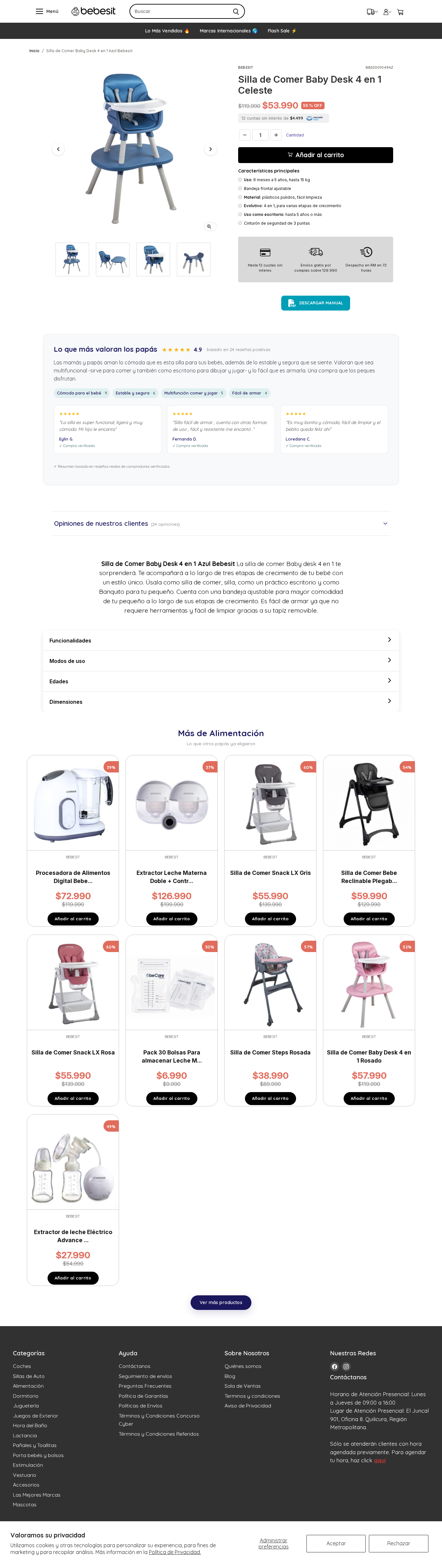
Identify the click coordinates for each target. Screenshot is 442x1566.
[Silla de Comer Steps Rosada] (270, 983)
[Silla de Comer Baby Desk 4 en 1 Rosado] (369, 983)
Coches (22, 1366)
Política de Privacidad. (175, 1552)
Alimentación (28, 1386)
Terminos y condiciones (252, 1396)
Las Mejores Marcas (37, 1494)
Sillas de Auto (29, 1376)
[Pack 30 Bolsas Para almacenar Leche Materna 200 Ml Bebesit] (171, 983)
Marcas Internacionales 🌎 (229, 31)
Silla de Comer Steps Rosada (270, 1052)
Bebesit (245, 67)
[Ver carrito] (400, 11)
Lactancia (25, 1435)
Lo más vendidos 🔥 (167, 31)
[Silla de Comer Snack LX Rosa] (73, 983)
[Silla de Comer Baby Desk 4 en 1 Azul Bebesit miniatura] (72, 259)
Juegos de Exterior (35, 1415)
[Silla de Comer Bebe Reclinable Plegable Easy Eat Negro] (369, 804)
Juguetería (26, 1405)
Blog (230, 1376)
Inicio (34, 50)
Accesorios (26, 1484)
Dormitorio (26, 1396)
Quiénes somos (243, 1366)
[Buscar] (236, 11)
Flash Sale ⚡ (282, 31)
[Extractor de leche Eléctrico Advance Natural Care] (73, 1163)
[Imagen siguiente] (210, 149)
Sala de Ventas (243, 1386)
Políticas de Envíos (140, 1405)
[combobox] (178, 11)
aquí (380, 1460)
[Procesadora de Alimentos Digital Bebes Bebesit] (73, 804)
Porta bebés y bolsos (38, 1455)
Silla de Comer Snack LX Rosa (73, 1052)
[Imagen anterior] (58, 149)
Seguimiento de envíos (145, 1376)
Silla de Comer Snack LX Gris (270, 872)
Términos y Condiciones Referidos (159, 1434)
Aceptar (336, 1543)
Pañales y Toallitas (35, 1445)
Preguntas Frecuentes (145, 1386)
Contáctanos (134, 1366)
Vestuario (24, 1475)
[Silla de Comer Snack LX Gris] (270, 804)
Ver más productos (221, 1302)
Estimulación (28, 1465)
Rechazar (398, 1543)
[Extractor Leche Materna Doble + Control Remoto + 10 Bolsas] (171, 804)
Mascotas (25, 1504)
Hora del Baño (30, 1425)
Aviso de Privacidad (248, 1405)
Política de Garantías (143, 1396)
